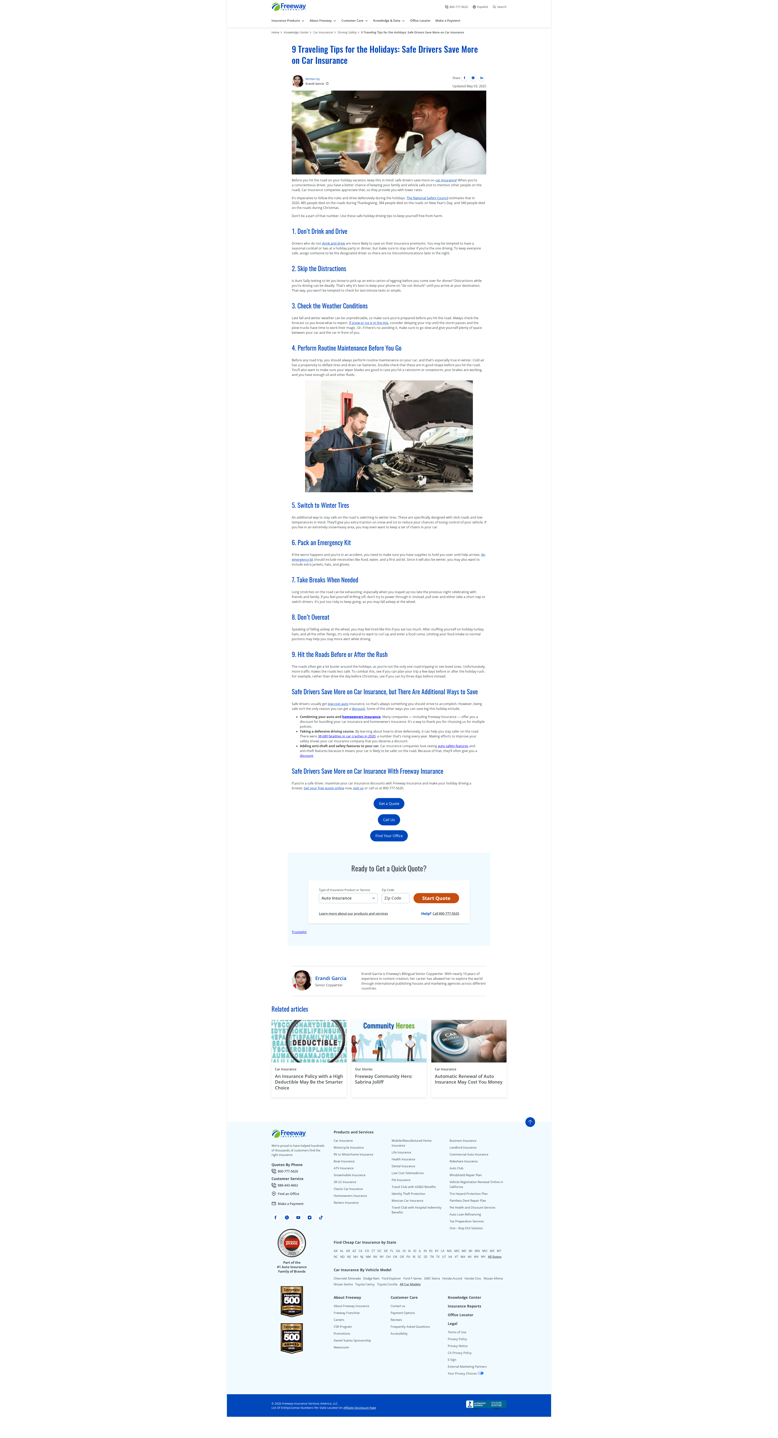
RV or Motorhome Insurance (353, 1154)
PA (408, 1257)
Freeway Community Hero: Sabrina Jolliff (384, 1079)
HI (404, 1251)
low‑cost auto (338, 704)
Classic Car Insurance (348, 1189)
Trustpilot (299, 932)
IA (409, 1251)
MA (449, 1251)
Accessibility (399, 1333)
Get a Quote (389, 803)
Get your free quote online (324, 788)
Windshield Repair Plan (466, 1175)
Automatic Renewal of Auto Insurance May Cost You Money (468, 1079)
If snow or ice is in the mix (368, 323)
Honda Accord (452, 1278)
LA (443, 1251)
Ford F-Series (412, 1278)
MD (456, 1251)
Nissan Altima (493, 1278)
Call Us (389, 819)
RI (414, 1257)
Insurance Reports (464, 1306)
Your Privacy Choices (463, 1373)
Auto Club (456, 1168)
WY (483, 1257)
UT (444, 1257)
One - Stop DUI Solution (466, 1228)
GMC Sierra (432, 1278)
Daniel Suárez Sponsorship (352, 1340)
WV (476, 1257)
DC (379, 1251)
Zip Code (388, 890)
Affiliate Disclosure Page (359, 1408)
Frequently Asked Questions (410, 1327)
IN (425, 1251)
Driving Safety (347, 32)
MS (492, 1251)
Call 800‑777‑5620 (446, 913)
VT (456, 1257)
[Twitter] (473, 78)
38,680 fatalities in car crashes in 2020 (346, 736)
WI (469, 1257)
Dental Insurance (403, 1166)
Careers (339, 1320)
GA (398, 1251)
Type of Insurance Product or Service (344, 890)
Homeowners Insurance (350, 1196)
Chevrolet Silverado (347, 1278)
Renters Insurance (346, 1202)
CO (367, 1251)
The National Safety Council (427, 198)
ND (342, 1257)
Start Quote (436, 898)
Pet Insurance (401, 1180)
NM (368, 1257)
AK (336, 1251)
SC (419, 1257)
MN (477, 1251)
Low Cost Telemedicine (408, 1173)
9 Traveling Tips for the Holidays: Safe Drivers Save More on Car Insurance (412, 32)
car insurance (445, 180)
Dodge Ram (371, 1278)
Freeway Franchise (347, 1313)
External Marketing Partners (467, 1366)
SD (425, 1257)
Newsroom (341, 1347)
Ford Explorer (391, 1278)
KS (431, 1251)
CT (373, 1251)
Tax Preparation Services (467, 1221)
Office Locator (460, 1314)
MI (470, 1251)
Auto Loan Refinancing (465, 1214)
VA (450, 1257)
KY (436, 1251)
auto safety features (453, 746)
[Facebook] (464, 78)
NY (382, 1257)
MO (484, 1251)
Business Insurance (463, 1140)
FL (391, 1251)
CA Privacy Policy (460, 1353)
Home (275, 32)
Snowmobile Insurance (349, 1175)
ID (414, 1251)
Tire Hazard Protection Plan (469, 1194)
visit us (358, 788)
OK (395, 1257)
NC (336, 1257)
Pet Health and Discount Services (472, 1207)
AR (348, 1251)
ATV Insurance (344, 1168)
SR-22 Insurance (345, 1182)
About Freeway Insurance (351, 1306)
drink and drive (333, 243)
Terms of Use (457, 1332)
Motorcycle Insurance (349, 1147)
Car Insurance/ (323, 32)
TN (432, 1257)
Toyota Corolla (387, 1284)
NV (375, 1257)
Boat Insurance (344, 1161)
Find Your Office (389, 835)
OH (388, 1257)
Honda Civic (473, 1278)
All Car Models (410, 1284)
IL (420, 1251)
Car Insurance (285, 1069)
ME (464, 1251)
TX (438, 1257)
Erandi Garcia (315, 84)
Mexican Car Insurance (407, 1200)
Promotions (342, 1333)
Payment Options (403, 1313)
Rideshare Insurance (464, 1161)
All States (494, 1257)
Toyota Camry (365, 1284)
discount (358, 708)
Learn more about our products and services (353, 913)
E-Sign (452, 1360)
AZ (354, 1251)
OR (402, 1257)
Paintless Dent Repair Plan (468, 1200)
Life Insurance (401, 1152)
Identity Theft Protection (408, 1194)
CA (360, 1251)
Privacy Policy (457, 1339)
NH (355, 1257)
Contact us (398, 1306)
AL (342, 1251)
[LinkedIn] (481, 78)
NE (349, 1257)
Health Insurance (403, 1159)
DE (386, 1251)
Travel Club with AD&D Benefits (414, 1187)
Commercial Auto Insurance (469, 1154)
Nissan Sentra (343, 1284)
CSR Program (343, 1327)
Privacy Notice (458, 1346)
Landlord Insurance (463, 1147)
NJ (361, 1257)
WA (463, 1257)
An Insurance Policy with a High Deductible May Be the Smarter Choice (309, 1082)
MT (499, 1251)
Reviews (396, 1320)
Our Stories (364, 1069)
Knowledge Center (296, 32)
